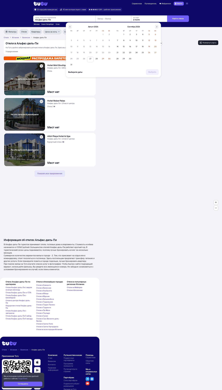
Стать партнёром (70, 380)
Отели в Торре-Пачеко (45, 305)
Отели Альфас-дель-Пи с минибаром (16, 296)
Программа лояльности (68, 364)
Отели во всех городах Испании (49, 329)
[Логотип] (40, 3)
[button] (37, 362)
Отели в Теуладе (43, 313)
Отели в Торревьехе (44, 302)
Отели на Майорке (74, 287)
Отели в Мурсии (43, 296)
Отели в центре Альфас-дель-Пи (18, 301)
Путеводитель (151, 3)
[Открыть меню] (187, 3)
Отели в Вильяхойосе (45, 299)
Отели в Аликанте (43, 285)
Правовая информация (53, 369)
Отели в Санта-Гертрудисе (47, 326)
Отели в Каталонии (75, 290)
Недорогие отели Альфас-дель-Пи (19, 306)
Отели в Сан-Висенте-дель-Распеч (47, 320)
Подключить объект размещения (71, 385)
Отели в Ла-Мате (43, 310)
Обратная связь (90, 362)
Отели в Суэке (42, 316)
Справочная (137, 3)
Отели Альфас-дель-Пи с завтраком (16, 312)
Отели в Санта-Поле (44, 324)
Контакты (52, 364)
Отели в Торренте (43, 307)
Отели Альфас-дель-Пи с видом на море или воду (19, 288)
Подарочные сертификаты (69, 359)
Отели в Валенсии (43, 288)
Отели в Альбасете (44, 291)
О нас (50, 358)
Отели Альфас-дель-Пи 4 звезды (19, 319)
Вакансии (52, 361)
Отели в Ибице (42, 293)
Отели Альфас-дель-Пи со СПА (18, 292)
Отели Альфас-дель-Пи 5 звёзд (18, 316)
